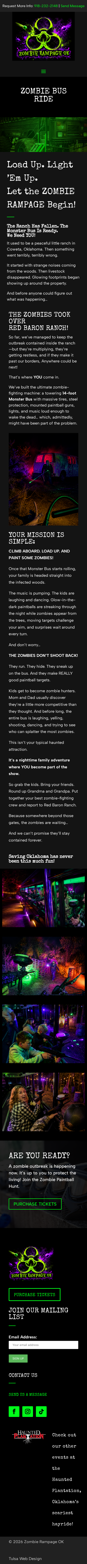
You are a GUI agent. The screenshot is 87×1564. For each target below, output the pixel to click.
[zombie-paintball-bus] (43, 925)
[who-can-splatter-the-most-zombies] (43, 1129)
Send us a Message (28, 1395)
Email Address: (23, 1337)
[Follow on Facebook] (14, 1411)
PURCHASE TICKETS (35, 1204)
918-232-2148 (46, 6)
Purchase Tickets (34, 1295)
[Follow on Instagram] (27, 1411)
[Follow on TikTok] (41, 1411)
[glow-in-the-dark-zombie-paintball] (43, 993)
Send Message (73, 6)
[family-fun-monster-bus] (43, 1061)
